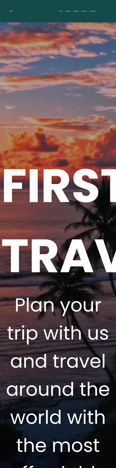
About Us (84, 11)
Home (60, 11)
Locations (68, 11)
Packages (76, 11)
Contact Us (93, 11)
